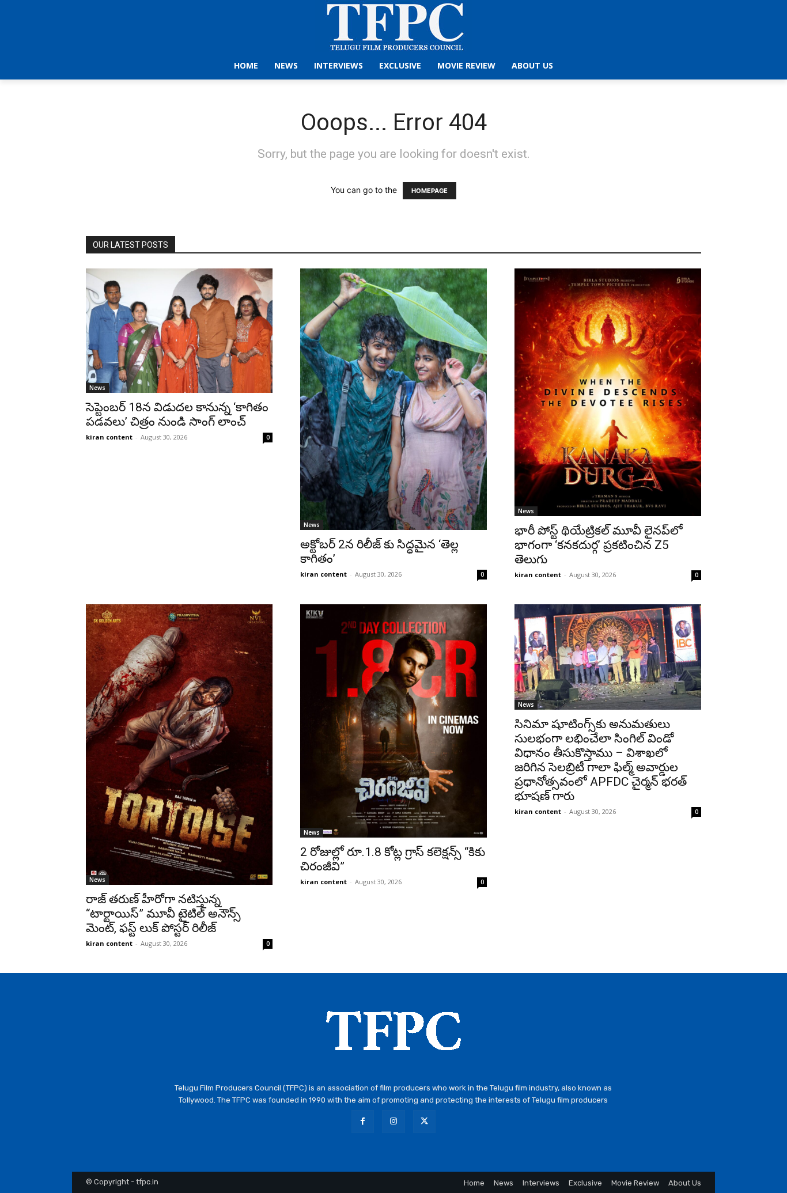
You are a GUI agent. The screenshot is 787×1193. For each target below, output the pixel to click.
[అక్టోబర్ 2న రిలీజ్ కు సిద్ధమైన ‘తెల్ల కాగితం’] (393, 399)
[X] (424, 1121)
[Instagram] (393, 1121)
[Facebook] (362, 1121)
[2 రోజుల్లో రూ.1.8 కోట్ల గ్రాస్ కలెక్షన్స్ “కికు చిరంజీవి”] (393, 721)
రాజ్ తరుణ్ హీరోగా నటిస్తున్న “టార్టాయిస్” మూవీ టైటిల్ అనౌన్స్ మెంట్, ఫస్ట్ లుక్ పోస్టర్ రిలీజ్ (163, 913)
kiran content (109, 437)
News (97, 388)
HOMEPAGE (429, 191)
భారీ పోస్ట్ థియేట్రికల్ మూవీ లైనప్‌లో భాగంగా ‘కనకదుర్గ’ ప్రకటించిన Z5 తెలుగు (598, 545)
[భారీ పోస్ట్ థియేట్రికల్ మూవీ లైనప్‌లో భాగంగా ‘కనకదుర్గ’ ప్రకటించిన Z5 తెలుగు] (607, 392)
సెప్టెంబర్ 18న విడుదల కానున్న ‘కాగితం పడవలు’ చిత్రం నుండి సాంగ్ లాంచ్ (177, 414)
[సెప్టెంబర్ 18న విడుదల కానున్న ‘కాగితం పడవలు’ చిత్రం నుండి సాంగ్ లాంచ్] (179, 330)
